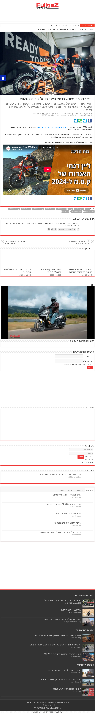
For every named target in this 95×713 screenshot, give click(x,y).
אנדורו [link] (87, 209)
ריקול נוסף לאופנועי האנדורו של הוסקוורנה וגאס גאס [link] (60, 532)
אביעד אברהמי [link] (85, 113)
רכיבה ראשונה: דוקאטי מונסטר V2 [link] (67, 523)
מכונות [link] (33, 113)
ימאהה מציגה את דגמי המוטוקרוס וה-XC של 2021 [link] (58, 635)
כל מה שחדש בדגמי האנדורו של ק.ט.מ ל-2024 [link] (16, 241)
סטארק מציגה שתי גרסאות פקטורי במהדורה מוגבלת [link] (80, 270)
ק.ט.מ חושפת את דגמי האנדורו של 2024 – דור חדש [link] (79, 241)
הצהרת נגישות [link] (32, 702)
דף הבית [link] (91, 29)
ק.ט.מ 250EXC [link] (50, 209)
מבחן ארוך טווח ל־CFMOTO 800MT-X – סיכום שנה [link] (60, 475)
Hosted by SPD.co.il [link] (47, 702)
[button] (92, 285)
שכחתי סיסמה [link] (87, 462)
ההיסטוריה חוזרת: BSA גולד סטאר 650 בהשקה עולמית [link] (55, 645)
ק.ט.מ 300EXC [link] (26, 209)
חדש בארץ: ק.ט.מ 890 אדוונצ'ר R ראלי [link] (51, 270)
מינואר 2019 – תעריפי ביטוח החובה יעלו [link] (62, 600)
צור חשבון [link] (89, 460)
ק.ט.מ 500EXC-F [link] (76, 211)
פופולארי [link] (79, 490)
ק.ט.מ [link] (70, 209)
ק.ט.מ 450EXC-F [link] (89, 211)
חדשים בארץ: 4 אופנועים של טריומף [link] (66, 495)
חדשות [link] (83, 29)
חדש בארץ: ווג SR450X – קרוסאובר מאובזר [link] (63, 504)
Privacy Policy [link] (63, 702)
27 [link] (65, 622)
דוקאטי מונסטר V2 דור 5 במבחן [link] (68, 514)
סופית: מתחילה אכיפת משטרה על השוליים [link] (61, 619)
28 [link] (67, 612)
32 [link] (65, 603)
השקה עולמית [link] (79, 209)
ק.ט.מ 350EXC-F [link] (14, 209)
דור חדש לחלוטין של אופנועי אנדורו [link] (52, 127)
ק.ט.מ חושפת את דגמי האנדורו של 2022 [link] (62, 654)
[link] (3, 78)
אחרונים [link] (89, 490)
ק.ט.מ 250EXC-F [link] (38, 209)
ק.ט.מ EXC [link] (65, 211)
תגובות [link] (70, 490)
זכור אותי (88, 457)
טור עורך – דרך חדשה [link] (71, 610)
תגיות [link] (62, 490)
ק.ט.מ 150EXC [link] (62, 209)
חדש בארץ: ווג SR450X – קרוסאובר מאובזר (63, 25)
